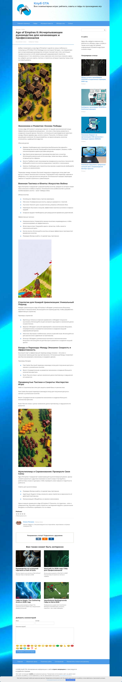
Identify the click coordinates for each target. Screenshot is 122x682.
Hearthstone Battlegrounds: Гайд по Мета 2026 (55, 601)
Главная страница (23, 23)
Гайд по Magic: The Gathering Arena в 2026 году (28, 601)
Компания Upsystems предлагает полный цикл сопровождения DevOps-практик (93, 166)
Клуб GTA (41, 3)
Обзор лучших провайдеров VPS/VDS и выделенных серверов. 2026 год (93, 79)
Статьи (70, 23)
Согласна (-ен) (70, 680)
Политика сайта (46, 661)
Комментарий (21, 626)
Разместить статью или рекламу (78, 661)
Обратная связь (31, 661)
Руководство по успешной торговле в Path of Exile (27, 569)
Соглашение (59, 661)
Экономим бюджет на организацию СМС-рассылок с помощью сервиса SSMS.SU (92, 137)
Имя (17, 621)
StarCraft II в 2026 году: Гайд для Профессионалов (55, 569)
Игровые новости (47, 23)
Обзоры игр (60, 23)
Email (37, 621)
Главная (20, 661)
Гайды (35, 23)
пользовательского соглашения (56, 680)
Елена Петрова (28, 522)
